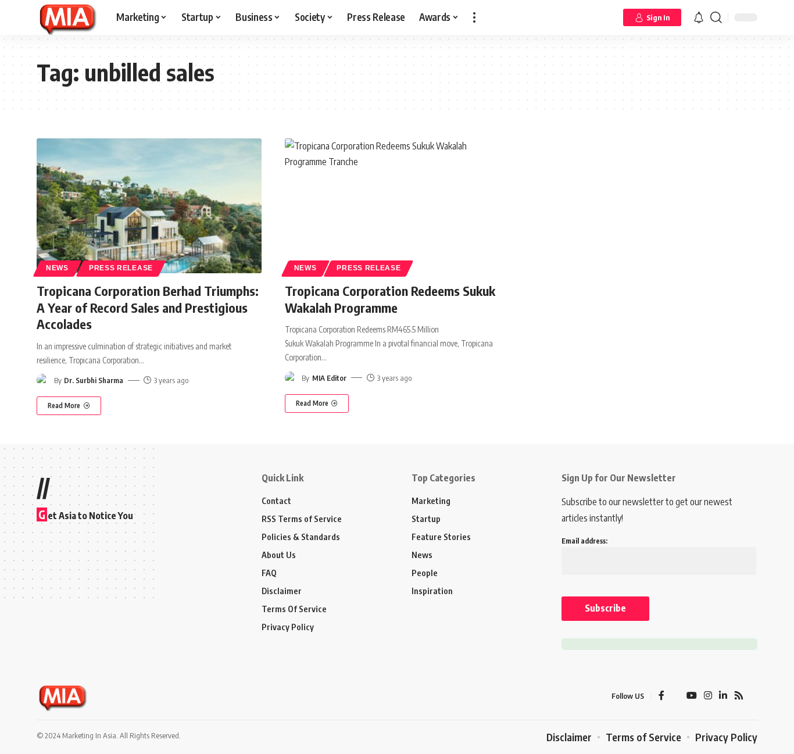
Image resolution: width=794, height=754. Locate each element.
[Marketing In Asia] (67, 17)
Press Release (121, 268)
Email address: (584, 541)
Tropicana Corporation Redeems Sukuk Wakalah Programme (390, 299)
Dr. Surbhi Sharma (93, 380)
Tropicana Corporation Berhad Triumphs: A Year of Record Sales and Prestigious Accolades (148, 307)
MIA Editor (329, 378)
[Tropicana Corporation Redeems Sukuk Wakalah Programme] (397, 205)
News (57, 268)
